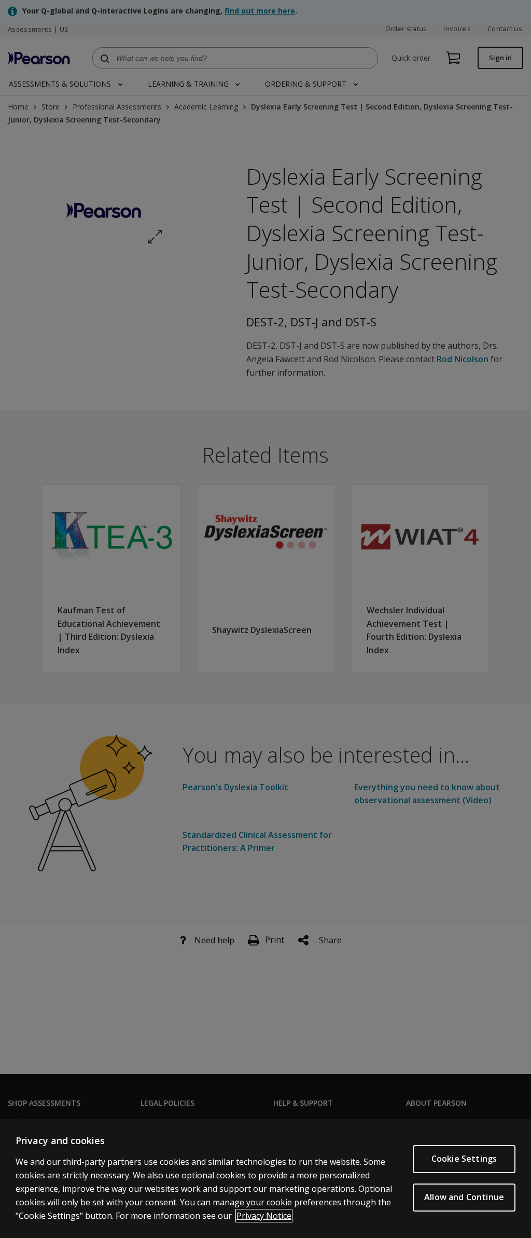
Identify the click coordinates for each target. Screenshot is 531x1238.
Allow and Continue (464, 1197)
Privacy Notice (263, 1215)
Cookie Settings (464, 1158)
